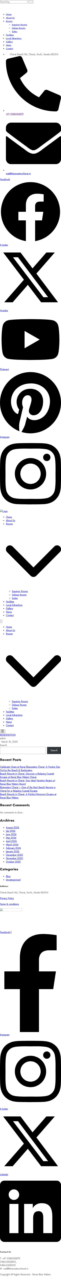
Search (3, 745)
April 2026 (11, 841)
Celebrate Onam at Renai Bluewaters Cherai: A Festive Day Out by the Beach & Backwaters (30, 768)
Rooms (9, 21)
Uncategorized (13, 879)
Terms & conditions (9, 904)
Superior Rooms (19, 24)
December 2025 (14, 855)
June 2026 (11, 834)
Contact (9, 48)
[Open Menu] (2, 731)
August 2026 (12, 827)
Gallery (9, 41)
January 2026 (12, 851)
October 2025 (13, 861)
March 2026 (12, 844)
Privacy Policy (7, 898)
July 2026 (10, 831)
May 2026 (11, 838)
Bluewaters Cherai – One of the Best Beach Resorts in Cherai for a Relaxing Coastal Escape (28, 789)
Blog (8, 876)
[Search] (30, 1)
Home (9, 14)
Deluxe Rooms (18, 28)
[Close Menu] (1, 621)
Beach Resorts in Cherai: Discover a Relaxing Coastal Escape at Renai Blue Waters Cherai (27, 775)
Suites (14, 31)
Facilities (10, 35)
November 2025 (14, 858)
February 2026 (13, 848)
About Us (10, 17)
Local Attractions (13, 38)
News (8, 45)
